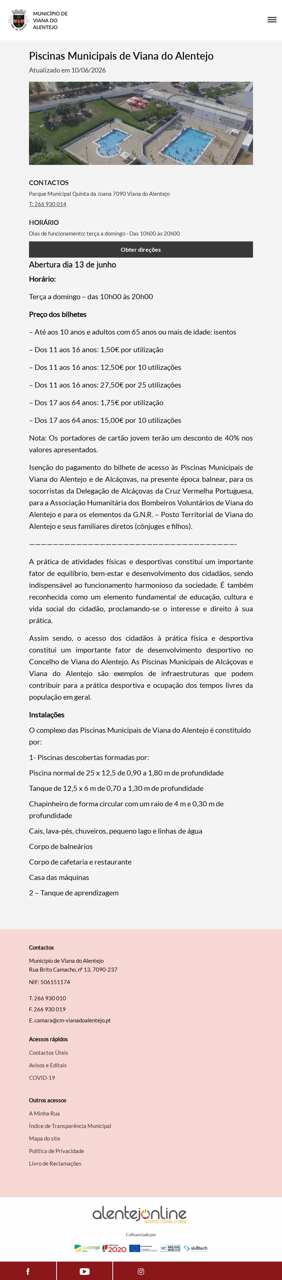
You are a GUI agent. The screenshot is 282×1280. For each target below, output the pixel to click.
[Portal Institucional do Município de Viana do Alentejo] (73, 20)
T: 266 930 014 (47, 204)
